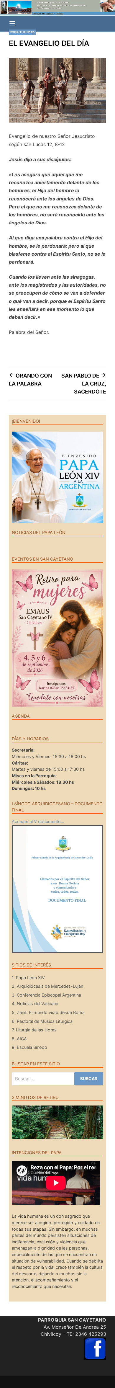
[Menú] (12, 24)
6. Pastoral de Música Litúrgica (42, 1021)
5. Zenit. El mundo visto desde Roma (48, 1012)
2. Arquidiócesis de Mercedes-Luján (47, 986)
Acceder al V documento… (38, 821)
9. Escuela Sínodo (29, 1047)
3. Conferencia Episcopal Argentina (46, 994)
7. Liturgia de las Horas (34, 1029)
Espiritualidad (22, 32)
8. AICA (19, 1038)
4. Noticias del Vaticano (35, 1003)
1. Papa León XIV (28, 977)
